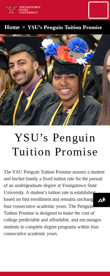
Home (12, 27)
